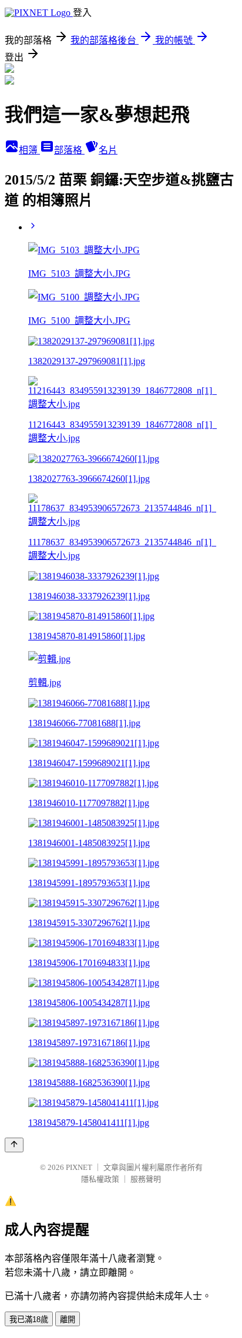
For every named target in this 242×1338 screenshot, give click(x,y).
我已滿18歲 (28, 1319)
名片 (108, 150)
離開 (67, 1319)
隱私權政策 (100, 1179)
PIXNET (79, 1167)
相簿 (29, 150)
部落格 (69, 150)
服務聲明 (145, 1179)
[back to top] (14, 1145)
